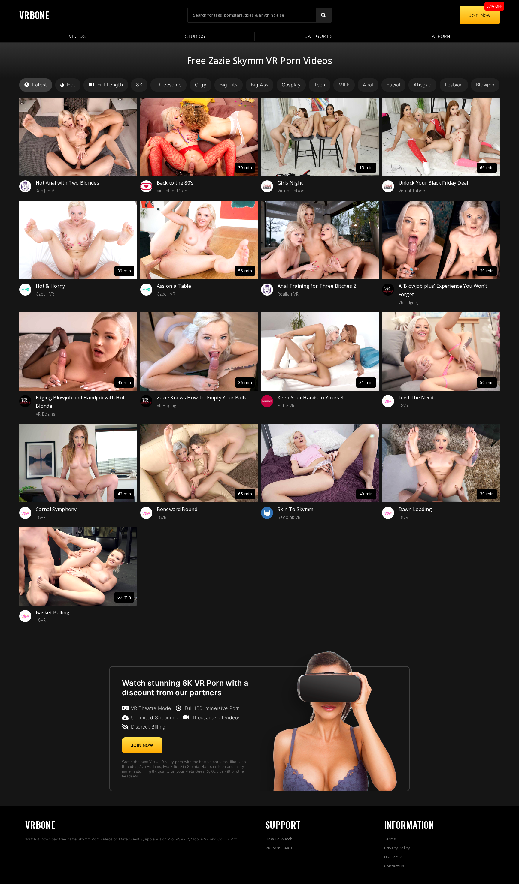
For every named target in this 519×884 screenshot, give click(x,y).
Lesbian (454, 85)
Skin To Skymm (295, 509)
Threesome (168, 85)
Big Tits (229, 85)
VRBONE (34, 15)
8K (139, 85)
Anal (368, 85)
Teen (319, 85)
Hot (71, 85)
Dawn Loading (415, 509)
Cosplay (291, 85)
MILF (344, 85)
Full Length (110, 85)
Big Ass (259, 85)
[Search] (323, 15)
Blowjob (485, 85)
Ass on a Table (174, 286)
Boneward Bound (177, 509)
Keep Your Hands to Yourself (311, 397)
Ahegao (422, 85)
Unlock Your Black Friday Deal (433, 182)
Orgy (200, 85)
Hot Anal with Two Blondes (67, 182)
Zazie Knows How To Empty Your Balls (202, 397)
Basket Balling (52, 612)
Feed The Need (416, 397)
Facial (393, 85)
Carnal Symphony (56, 509)
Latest (39, 85)
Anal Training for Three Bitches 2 (317, 286)
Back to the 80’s (175, 182)
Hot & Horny (50, 286)
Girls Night (290, 182)
